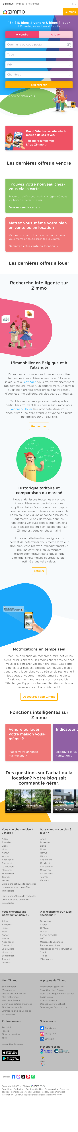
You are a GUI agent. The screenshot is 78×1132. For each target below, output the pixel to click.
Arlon (5, 838)
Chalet (43, 924)
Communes (20, 1094)
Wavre (5, 856)
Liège (5, 845)
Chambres (14, 74)
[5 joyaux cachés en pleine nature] (28, 800)
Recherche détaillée (18, 96)
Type (10, 54)
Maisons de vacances (51, 941)
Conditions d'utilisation (13, 1089)
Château (44, 928)
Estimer (39, 571)
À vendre (22, 34)
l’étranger (29, 382)
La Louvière (8, 866)
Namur (5, 852)
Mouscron (7, 870)
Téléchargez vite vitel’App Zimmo (40, 142)
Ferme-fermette (48, 935)
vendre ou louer (21, 409)
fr (73, 4)
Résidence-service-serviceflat (56, 948)
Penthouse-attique (50, 945)
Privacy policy (52, 1089)
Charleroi (7, 863)
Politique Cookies (35, 1089)
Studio (43, 952)
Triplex (44, 955)
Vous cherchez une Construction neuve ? (15, 913)
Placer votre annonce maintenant (23, 753)
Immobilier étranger (27, 3)
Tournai (6, 877)
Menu (72, 11)
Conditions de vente (21, 1092)
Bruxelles (7, 842)
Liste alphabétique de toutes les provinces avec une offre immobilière (19, 899)
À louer (56, 34)
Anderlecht (8, 859)
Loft (42, 938)
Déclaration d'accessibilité (40, 1094)
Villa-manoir (46, 959)
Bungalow (45, 921)
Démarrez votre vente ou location (32, 246)
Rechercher (39, 84)
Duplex (44, 931)
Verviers (6, 880)
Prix (10, 64)
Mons (4, 849)
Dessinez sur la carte (23, 207)
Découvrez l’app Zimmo (39, 696)
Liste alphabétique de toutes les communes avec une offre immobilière (19, 887)
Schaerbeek (8, 873)
